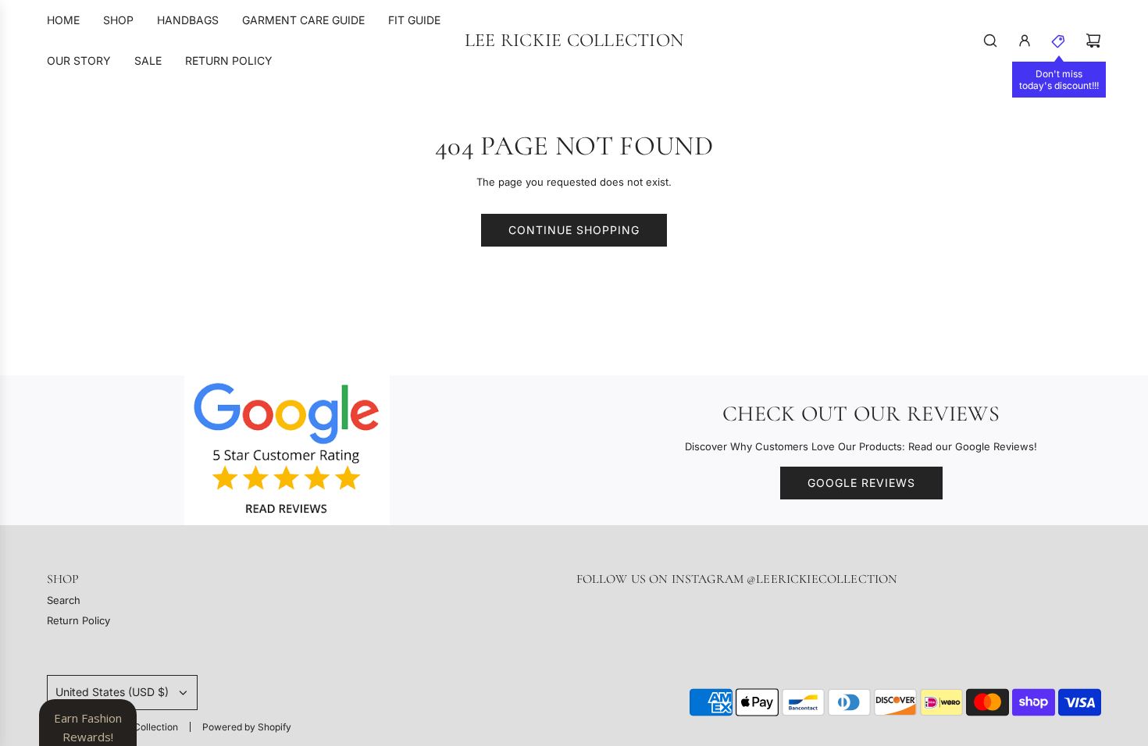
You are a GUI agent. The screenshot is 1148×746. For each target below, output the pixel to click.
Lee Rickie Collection (574, 41)
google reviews (861, 482)
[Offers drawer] (1059, 40)
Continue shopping (574, 229)
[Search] (990, 40)
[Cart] (1093, 40)
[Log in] (1024, 40)
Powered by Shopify (246, 727)
